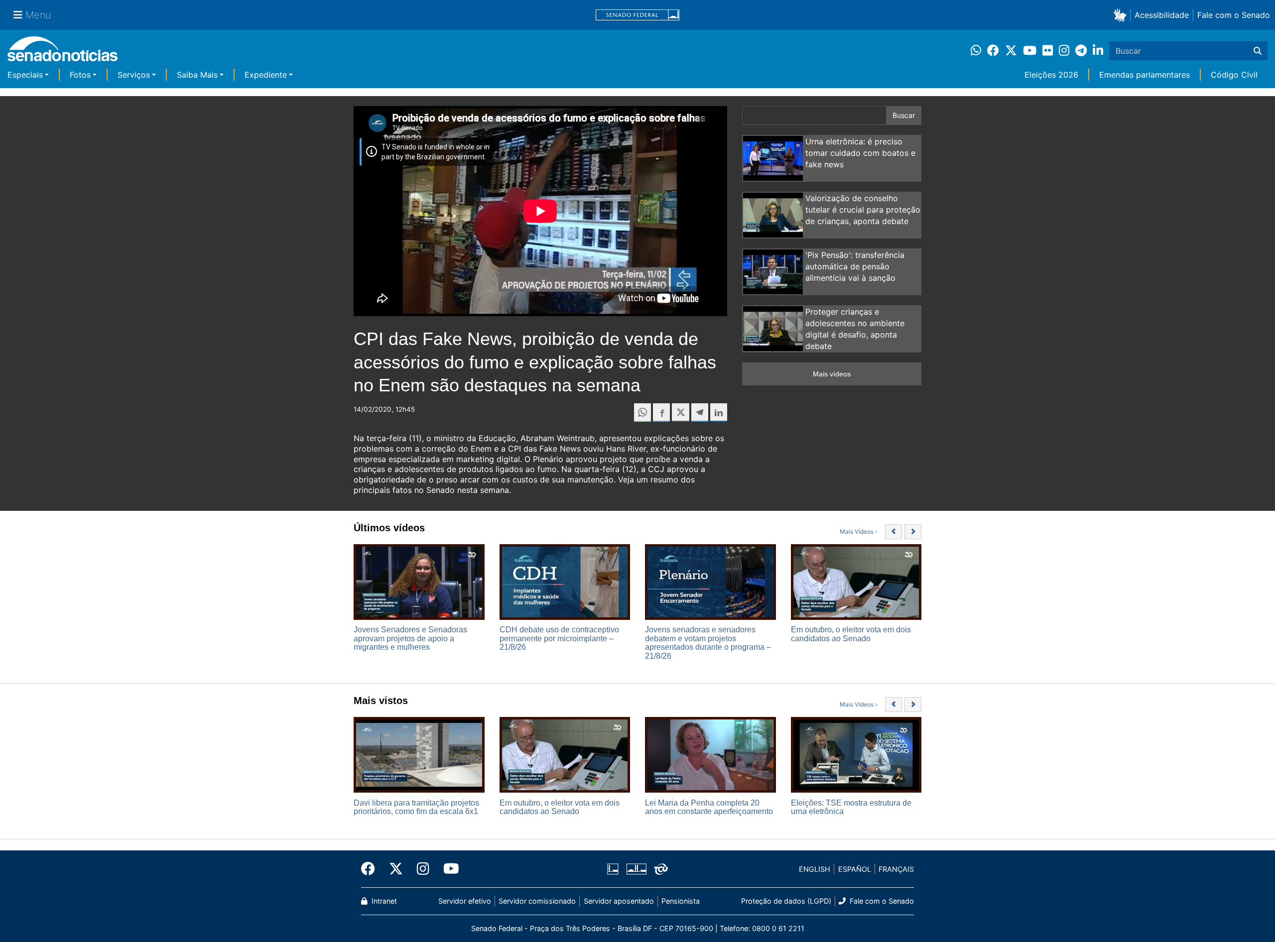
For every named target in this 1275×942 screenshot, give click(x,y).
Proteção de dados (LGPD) (786, 901)
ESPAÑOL (854, 869)
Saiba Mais (197, 75)
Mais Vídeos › (858, 531)
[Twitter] (396, 868)
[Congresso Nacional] (636, 868)
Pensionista (680, 901)
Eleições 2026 (1051, 75)
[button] (1122, 14)
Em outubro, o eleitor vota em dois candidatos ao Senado (851, 634)
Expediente (266, 75)
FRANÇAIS (896, 869)
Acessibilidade (1162, 15)
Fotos (80, 75)
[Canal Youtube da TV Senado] (447, 868)
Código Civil (1234, 75)
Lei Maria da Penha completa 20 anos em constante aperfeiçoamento (709, 807)
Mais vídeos (832, 374)
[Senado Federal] (637, 15)
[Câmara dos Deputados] (613, 868)
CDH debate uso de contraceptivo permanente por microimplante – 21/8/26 (559, 638)
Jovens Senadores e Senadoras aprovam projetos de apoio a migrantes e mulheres (410, 638)
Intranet (383, 901)
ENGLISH (814, 869)
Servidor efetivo (464, 901)
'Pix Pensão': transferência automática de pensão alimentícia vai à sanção (854, 266)
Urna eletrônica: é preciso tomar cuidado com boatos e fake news (860, 152)
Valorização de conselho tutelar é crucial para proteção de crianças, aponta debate (862, 209)
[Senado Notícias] (62, 52)
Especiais (25, 75)
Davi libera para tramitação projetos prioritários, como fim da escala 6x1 (416, 807)
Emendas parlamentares (1144, 75)
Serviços (134, 75)
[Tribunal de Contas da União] (661, 868)
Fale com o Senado (1233, 15)
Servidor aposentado (619, 901)
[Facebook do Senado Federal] (371, 868)
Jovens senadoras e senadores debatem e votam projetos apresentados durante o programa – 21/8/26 (708, 642)
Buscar (903, 115)
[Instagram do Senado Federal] (423, 868)
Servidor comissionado (537, 901)
